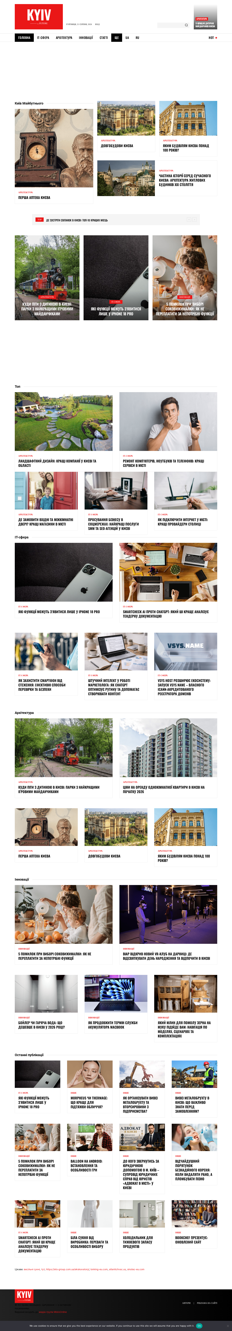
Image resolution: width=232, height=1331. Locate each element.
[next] (194, 219)
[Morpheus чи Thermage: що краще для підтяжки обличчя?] (90, 1074)
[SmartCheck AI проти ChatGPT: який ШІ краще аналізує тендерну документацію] (168, 572)
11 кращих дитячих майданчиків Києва (205, 25)
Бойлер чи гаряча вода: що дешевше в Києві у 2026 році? (41, 1025)
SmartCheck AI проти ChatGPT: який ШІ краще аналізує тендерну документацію (166, 614)
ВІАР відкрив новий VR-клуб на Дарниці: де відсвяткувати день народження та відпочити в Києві (166, 956)
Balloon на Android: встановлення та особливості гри (86, 1165)
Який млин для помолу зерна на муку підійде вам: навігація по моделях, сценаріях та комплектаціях (184, 1029)
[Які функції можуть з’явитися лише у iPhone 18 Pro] (116, 277)
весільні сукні (32, 1269)
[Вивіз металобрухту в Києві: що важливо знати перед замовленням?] (194, 1074)
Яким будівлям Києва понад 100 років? (186, 148)
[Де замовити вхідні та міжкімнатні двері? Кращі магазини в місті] (46, 491)
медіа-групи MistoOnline (53, 1311)
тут (43, 1269)
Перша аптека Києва (34, 197)
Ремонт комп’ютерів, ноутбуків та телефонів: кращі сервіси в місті (163, 463)
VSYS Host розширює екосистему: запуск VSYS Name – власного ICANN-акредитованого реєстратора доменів (184, 687)
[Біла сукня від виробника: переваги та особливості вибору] (90, 1214)
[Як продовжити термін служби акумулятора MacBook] (116, 994)
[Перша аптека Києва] (54, 148)
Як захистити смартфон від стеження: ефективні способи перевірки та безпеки (42, 685)
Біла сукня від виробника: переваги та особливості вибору (89, 1242)
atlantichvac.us (117, 1269)
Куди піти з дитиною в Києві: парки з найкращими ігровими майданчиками (47, 308)
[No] (227, 1326)
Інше (74, 1093)
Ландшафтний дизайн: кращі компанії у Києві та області (57, 463)
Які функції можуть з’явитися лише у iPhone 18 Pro (116, 311)
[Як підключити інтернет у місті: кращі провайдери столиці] (185, 491)
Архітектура (202, 18)
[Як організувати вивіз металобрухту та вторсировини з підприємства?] (142, 1074)
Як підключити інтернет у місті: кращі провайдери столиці (183, 522)
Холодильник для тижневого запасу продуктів (138, 1242)
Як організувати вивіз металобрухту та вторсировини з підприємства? (140, 1104)
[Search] (186, 25)
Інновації (184, 297)
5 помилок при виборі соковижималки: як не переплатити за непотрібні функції (185, 308)
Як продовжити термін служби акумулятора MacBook (113, 1025)
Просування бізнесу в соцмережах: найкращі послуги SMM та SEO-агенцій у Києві (113, 524)
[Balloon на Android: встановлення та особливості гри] (90, 1137)
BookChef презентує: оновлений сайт (191, 1240)
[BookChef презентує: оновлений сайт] (194, 1214)
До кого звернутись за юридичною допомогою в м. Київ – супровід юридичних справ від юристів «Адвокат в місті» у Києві (141, 1174)
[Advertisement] (116, 67)
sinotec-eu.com (135, 1269)
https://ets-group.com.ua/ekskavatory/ (67, 1269)
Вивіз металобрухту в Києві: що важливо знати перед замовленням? (192, 1104)
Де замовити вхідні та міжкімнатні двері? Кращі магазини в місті (45, 522)
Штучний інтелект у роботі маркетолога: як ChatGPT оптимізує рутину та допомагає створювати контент (113, 687)
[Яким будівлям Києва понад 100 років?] (188, 118)
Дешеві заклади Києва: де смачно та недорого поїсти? (80, 220)
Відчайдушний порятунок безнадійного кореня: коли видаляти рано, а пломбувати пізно (193, 1170)
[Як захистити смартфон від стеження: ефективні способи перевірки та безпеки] (46, 651)
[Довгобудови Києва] (126, 118)
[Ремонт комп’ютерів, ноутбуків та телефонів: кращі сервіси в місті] (168, 421)
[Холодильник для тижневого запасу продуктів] (142, 1214)
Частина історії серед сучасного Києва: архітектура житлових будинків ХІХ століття (185, 180)
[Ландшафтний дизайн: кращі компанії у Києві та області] (64, 421)
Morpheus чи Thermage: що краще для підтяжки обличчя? (89, 1102)
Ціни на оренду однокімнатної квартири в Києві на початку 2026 (164, 789)
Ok (199, 1325)
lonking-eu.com (99, 1269)
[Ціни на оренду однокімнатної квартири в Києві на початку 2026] (168, 747)
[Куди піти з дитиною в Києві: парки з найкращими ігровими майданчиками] (47, 277)
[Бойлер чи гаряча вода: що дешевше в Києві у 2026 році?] (46, 994)
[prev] (189, 219)
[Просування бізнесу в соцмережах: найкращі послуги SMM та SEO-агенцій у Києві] (116, 491)
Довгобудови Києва (117, 145)
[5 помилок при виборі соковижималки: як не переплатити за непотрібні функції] (185, 277)
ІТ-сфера (115, 302)
